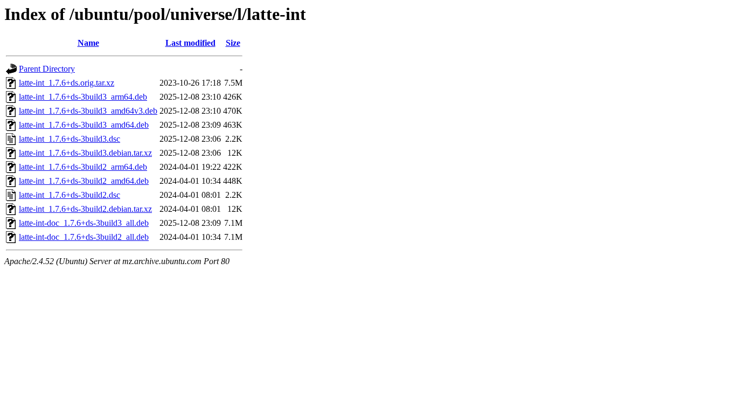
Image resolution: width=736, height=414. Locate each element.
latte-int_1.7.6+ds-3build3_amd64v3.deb (88, 110)
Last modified (190, 42)
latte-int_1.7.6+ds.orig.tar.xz (66, 82)
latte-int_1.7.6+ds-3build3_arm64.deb (83, 96)
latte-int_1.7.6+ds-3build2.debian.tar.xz (85, 208)
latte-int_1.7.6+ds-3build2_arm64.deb (83, 166)
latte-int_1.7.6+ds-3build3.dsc (69, 138)
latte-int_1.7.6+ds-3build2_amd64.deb (84, 180)
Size (233, 42)
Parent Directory (47, 68)
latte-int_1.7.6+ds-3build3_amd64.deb (84, 124)
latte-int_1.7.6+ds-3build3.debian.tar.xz (85, 152)
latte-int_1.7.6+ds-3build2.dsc (69, 194)
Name (88, 42)
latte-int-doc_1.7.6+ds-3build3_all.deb (84, 222)
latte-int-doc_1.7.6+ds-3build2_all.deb (84, 237)
